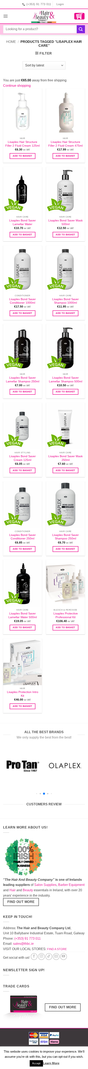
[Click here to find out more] (23, 1009)
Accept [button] (36, 1063)
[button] (5, 16)
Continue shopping (17, 85)
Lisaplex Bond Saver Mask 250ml (65, 458)
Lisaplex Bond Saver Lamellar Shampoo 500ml (65, 379)
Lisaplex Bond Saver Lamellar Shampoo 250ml (22, 379)
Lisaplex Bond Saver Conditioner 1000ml (22, 301)
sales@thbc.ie (23, 943)
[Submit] (81, 29)
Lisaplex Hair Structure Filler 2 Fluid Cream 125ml (22, 143)
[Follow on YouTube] (63, 956)
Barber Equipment (71, 885)
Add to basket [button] (22, 156)
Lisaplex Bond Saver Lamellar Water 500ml (22, 615)
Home (11, 41)
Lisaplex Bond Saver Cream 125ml (22, 458)
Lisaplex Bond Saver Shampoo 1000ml (65, 301)
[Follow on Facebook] (34, 956)
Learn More (51, 1063)
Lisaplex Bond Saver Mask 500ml (65, 222)
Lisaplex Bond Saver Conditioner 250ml (22, 536)
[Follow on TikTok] (48, 956)
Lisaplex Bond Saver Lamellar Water (22, 222)
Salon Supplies (45, 885)
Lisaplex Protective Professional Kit (65, 615)
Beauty (28, 890)
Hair (12, 890)
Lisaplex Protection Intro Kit (22, 694)
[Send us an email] (56, 956)
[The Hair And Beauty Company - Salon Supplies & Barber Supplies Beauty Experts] (44, 16)
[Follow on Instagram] (41, 956)
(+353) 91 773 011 (27, 938)
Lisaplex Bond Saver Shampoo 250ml (65, 536)
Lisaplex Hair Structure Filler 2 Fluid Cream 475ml (65, 143)
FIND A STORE (57, 949)
